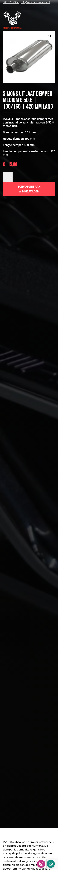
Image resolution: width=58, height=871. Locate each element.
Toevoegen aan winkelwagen (29, 189)
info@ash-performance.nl (35, 2)
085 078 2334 (11, 2)
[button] (50, 36)
